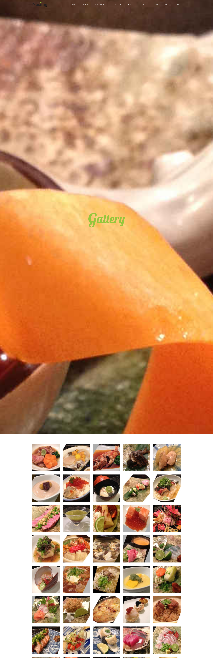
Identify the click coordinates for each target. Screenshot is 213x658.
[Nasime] (41, 4)
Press (131, 4)
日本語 (157, 4)
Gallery (118, 4)
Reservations (101, 4)
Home (73, 4)
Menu (85, 4)
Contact (145, 4)
